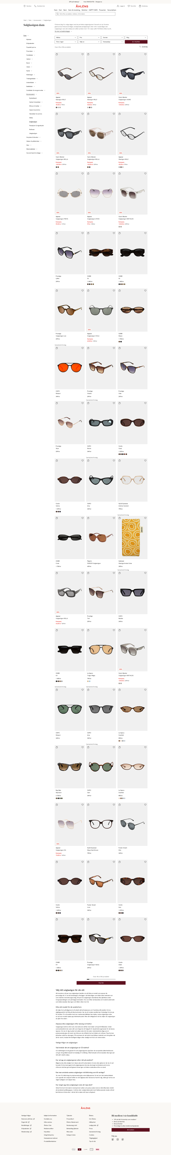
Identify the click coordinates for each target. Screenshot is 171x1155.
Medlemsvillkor (49, 1128)
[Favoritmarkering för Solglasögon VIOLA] (114, 290)
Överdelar (29, 51)
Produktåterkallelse (50, 1141)
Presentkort (70, 1119)
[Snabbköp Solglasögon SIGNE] (119, 54)
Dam (55, 10)
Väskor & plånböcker (32, 141)
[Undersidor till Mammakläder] (37, 149)
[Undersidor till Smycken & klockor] (40, 137)
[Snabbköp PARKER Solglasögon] (88, 518)
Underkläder (30, 82)
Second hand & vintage (33, 153)
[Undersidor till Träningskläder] (37, 78)
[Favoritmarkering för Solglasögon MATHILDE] (145, 173)
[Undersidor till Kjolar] (31, 71)
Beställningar (25, 1125)
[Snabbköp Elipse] (119, 290)
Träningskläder (31, 79)
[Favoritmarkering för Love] (114, 862)
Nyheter (28, 39)
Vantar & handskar (35, 102)
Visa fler (101, 983)
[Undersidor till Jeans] (31, 67)
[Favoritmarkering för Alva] (114, 690)
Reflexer (32, 129)
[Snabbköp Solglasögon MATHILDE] (119, 173)
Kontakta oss (48, 1119)
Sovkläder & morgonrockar (34, 90)
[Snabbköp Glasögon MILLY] (57, 54)
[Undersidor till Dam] (28, 35)
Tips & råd (92, 1141)
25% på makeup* (74, 2)
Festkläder (29, 55)
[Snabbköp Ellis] (119, 805)
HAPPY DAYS (93, 10)
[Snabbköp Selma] (57, 460)
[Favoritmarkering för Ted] (114, 573)
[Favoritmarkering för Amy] (114, 460)
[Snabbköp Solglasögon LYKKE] (88, 173)
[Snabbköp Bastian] (119, 573)
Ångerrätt (24, 1122)
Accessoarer (37, 20)
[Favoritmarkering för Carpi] (145, 403)
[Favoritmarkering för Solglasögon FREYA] (82, 173)
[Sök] (58, 14)
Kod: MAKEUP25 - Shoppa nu (93, 2)
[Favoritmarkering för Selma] (82, 460)
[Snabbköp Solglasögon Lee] (57, 290)
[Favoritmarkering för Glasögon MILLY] (82, 54)
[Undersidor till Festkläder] (34, 55)
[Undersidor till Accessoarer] (36, 94)
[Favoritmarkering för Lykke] (82, 233)
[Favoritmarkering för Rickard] (82, 348)
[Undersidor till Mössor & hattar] (41, 106)
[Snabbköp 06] (88, 233)
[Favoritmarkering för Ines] (145, 862)
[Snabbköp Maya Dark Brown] (88, 805)
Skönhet (84, 10)
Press (91, 1128)
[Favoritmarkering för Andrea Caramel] (145, 460)
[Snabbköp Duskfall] (119, 690)
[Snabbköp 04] (57, 630)
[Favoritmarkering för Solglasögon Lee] (82, 290)
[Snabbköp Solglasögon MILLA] (57, 573)
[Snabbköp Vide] (119, 348)
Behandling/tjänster (73, 1128)
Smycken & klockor (32, 137)
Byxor (28, 63)
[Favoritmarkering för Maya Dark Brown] (114, 805)
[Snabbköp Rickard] (57, 348)
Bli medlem (130, 1130)
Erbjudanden (30, 43)
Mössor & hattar (34, 106)
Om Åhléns (92, 1119)
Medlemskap (25, 1132)
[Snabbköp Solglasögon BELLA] (57, 114)
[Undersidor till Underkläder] (35, 82)
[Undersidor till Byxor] (31, 63)
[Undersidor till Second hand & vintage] (42, 153)
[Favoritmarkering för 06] (114, 233)
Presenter (102, 10)
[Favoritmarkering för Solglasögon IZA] (82, 805)
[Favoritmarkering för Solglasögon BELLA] (82, 114)
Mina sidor (70, 1132)
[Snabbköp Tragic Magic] (88, 630)
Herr (60, 10)
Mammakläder (30, 149)
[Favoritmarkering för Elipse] (145, 290)
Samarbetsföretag (95, 1132)
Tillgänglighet (93, 1138)
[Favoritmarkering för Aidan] (145, 919)
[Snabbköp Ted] (88, 573)
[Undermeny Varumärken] (116, 10)
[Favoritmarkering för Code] (82, 518)
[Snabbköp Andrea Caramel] (119, 460)
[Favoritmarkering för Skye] (82, 403)
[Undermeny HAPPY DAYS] (98, 10)
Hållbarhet (92, 1122)
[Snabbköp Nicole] (88, 403)
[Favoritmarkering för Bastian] (145, 573)
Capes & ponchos (34, 110)
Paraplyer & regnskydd (36, 125)
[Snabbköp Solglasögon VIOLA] (88, 290)
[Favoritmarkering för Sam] (114, 747)
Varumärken (111, 10)
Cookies (91, 1135)
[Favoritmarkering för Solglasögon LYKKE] (114, 173)
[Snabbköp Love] (88, 862)
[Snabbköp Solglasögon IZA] (57, 805)
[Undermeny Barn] (67, 10)
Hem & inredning (74, 10)
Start (25, 20)
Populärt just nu (31, 47)
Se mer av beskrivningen (62, 31)
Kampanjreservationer (51, 1138)
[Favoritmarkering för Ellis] (145, 805)
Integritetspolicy (49, 1135)
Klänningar (29, 75)
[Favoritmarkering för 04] (82, 630)
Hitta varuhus (48, 1122)
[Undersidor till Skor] (31, 145)
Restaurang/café (72, 1125)
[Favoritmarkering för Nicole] (114, 403)
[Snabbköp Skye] (57, 403)
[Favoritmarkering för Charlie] (114, 348)
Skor (27, 145)
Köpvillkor (47, 1132)
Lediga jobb (92, 1125)
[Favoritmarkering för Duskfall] (145, 690)
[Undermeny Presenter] (106, 10)
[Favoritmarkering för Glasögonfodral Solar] (145, 518)
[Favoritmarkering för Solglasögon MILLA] (82, 573)
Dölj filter (137, 42)
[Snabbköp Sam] (88, 747)
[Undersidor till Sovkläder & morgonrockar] (45, 90)
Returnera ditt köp (27, 1119)
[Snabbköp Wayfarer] (57, 747)
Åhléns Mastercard (72, 1122)
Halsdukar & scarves (35, 114)
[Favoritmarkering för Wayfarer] (82, 747)
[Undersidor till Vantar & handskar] (42, 102)
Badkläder (29, 86)
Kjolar (28, 71)
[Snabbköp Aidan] (119, 919)
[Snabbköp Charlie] (88, 348)
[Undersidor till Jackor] (32, 59)
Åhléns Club (47, 1125)
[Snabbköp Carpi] (119, 403)
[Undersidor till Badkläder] (34, 86)
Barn (65, 10)
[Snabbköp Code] (57, 518)
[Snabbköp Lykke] (57, 233)
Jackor (28, 59)
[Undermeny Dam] (58, 10)
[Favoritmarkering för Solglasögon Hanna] (114, 919)
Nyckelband (33, 98)
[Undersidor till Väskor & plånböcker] (41, 141)
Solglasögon (33, 122)
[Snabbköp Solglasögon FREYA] (57, 173)
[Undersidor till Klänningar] (34, 75)
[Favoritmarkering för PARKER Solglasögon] (114, 518)
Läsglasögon (33, 133)
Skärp (31, 118)
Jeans (28, 67)
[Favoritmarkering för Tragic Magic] (114, 630)
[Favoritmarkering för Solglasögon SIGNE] (145, 54)
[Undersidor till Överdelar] (34, 51)
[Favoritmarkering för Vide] (145, 348)
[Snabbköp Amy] (88, 460)
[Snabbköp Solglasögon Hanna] (88, 919)
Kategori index (71, 1135)
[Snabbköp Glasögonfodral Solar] (119, 518)
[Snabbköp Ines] (119, 862)
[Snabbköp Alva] (88, 690)
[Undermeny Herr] (62, 10)
